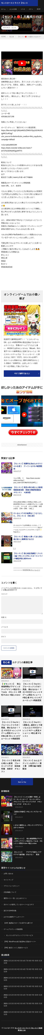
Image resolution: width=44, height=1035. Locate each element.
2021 (6, 1003)
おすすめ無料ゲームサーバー (14, 917)
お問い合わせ (8, 873)
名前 (3, 617)
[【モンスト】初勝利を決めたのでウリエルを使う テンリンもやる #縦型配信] (6, 467)
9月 (33, 969)
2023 (6, 986)
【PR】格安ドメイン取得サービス (16, 948)
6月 (24, 961)
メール (4, 627)
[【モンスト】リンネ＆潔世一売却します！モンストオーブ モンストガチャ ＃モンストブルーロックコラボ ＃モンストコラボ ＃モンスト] (6, 801)
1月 (9, 961)
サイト (3, 637)
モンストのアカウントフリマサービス (19, 935)
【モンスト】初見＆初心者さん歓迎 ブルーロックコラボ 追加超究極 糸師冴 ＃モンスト (10, 766)
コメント (4, 594)
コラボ (23, 9)
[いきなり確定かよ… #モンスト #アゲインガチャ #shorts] (6, 829)
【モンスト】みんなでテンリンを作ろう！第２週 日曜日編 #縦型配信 (32, 765)
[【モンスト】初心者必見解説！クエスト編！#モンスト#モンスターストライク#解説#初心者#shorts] (6, 557)
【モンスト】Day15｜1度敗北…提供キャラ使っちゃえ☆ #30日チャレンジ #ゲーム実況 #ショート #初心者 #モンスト (32, 729)
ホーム (3, 9)
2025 (6, 969)
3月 (15, 961)
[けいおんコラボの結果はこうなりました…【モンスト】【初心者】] (6, 517)
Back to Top (22, 782)
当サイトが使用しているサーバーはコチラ (19, 904)
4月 (18, 961)
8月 (30, 961)
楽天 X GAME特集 (10, 911)
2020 (6, 1012)
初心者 (13, 28)
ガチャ (31, 9)
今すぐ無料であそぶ (22, 373)
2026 (6, 961)
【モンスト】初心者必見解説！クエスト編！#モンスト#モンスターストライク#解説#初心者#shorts (28, 556)
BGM (38, 9)
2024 (6, 978)
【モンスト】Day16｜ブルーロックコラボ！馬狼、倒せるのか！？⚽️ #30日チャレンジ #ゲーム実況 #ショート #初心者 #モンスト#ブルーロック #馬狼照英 (32, 692)
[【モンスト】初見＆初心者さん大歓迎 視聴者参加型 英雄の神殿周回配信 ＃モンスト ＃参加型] (6, 491)
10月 (36, 969)
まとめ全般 (13, 9)
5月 (21, 961)
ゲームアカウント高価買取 (13, 929)
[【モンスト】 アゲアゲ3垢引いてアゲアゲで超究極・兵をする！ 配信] (6, 856)
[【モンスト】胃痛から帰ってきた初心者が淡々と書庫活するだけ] (6, 540)
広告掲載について (10, 892)
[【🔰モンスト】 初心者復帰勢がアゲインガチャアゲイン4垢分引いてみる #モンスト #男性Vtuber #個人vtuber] (6, 843)
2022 (6, 995)
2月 (12, 961)
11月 (40, 969)
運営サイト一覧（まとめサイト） (16, 898)
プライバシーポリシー (12, 886)
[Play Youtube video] (22, 63)
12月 (5, 971)
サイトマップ (8, 880)
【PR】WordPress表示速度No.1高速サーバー (20, 942)
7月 (27, 961)
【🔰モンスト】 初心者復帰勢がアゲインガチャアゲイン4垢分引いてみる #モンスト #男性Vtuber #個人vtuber (11, 689)
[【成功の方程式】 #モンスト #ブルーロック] (6, 816)
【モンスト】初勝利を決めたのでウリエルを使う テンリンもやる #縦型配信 (28, 466)
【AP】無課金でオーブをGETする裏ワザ (18, 923)
